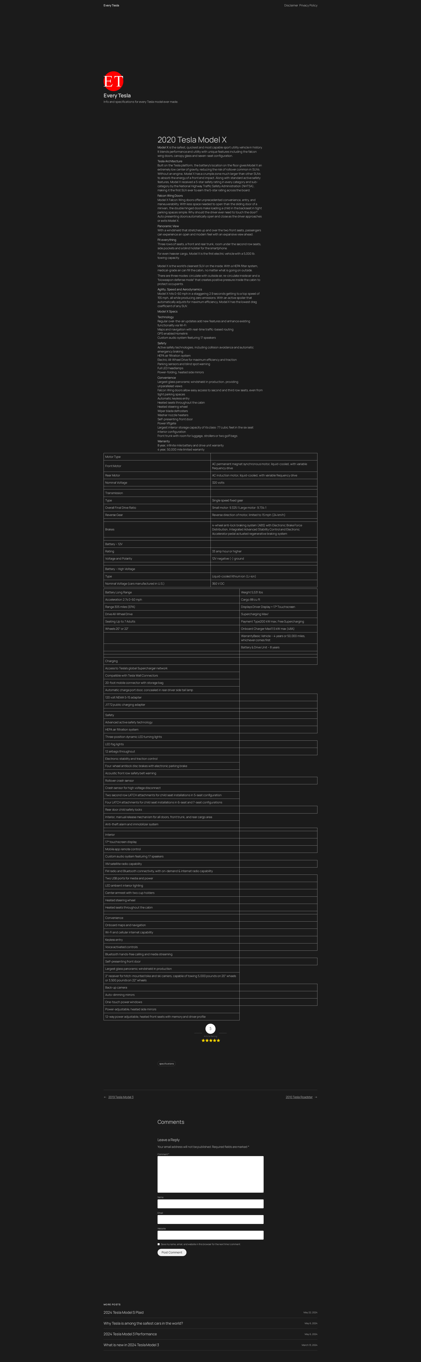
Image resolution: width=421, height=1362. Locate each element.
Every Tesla (111, 5)
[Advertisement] (210, 35)
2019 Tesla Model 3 (121, 1097)
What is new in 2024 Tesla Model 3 (131, 1345)
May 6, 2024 (311, 1323)
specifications (166, 1063)
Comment (163, 1154)
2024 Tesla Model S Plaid (124, 1312)
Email (160, 1212)
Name (161, 1197)
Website (162, 1228)
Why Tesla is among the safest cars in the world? (143, 1323)
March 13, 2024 (309, 1345)
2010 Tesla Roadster (299, 1097)
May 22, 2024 (310, 1312)
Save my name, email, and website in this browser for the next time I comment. (200, 1244)
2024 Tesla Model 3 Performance (130, 1334)
